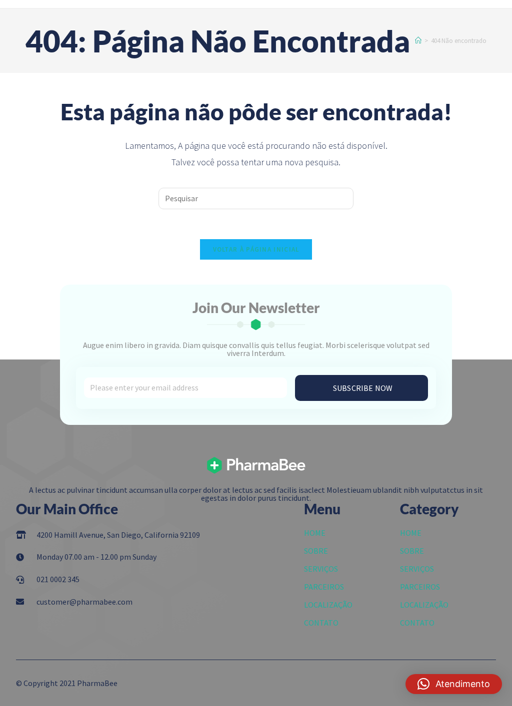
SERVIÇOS (321, 569)
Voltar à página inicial (256, 249)
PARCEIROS (324, 587)
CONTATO (321, 623)
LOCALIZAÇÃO (328, 605)
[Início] (418, 40)
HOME (315, 533)
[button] (454, 684)
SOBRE (316, 551)
